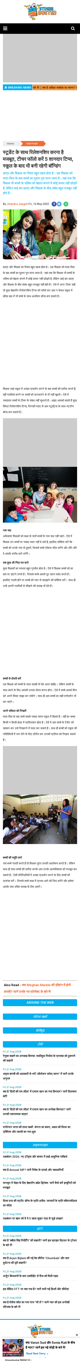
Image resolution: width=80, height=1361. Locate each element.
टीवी (40, 1044)
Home (10, 143)
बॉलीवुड (40, 1030)
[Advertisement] (40, 346)
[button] (5, 28)
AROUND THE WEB (40, 1002)
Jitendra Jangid (17, 204)
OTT (40, 1229)
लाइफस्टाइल (32, 143)
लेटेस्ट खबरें (40, 1017)
